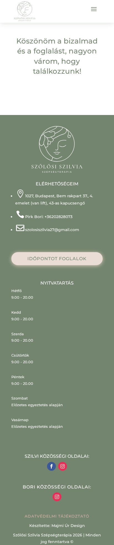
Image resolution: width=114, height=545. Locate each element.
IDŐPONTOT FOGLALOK (57, 258)
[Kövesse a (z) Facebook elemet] (51, 466)
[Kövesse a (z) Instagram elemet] (62, 466)
